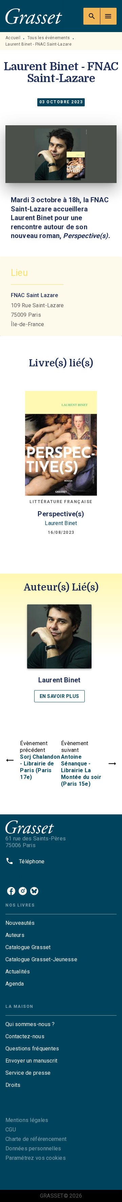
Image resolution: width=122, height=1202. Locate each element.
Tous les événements (48, 37)
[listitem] (11, 891)
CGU (10, 1129)
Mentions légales (26, 1120)
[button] (59, 653)
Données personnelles (33, 1148)
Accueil (12, 37)
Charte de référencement (35, 1139)
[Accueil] (33, 16)
